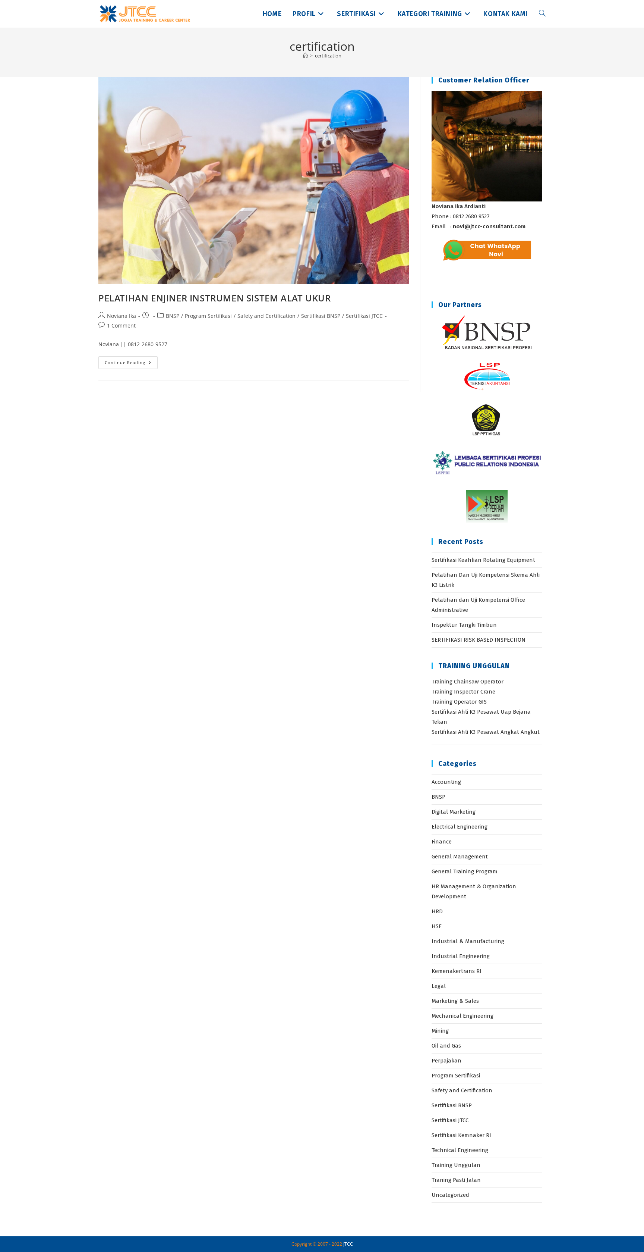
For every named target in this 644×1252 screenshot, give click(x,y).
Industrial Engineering (461, 956)
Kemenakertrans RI (457, 971)
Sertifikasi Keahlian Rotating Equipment (483, 560)
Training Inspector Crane (463, 691)
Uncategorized (450, 1195)
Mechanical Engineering (462, 1015)
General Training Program (465, 871)
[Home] (305, 55)
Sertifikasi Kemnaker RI (461, 1135)
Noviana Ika (121, 315)
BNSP (172, 315)
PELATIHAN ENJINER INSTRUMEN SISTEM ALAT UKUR (214, 298)
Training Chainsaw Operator (467, 681)
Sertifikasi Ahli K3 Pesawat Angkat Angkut (486, 732)
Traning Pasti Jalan (456, 1180)
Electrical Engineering (459, 826)
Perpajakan (446, 1060)
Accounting (446, 782)
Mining (440, 1030)
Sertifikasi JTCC (364, 315)
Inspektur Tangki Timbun (464, 625)
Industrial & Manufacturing (468, 941)
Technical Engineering (460, 1150)
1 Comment (121, 325)
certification (328, 55)
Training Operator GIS (459, 701)
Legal (439, 986)
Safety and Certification (266, 315)
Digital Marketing (454, 811)
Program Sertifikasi (208, 315)
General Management (460, 856)
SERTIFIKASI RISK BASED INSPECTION (478, 639)
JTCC (348, 1244)
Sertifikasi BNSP (320, 315)
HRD (437, 911)
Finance (442, 841)
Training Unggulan (456, 1165)
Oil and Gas (446, 1045)
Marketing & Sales (455, 1001)
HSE (437, 926)
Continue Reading (131, 364)
